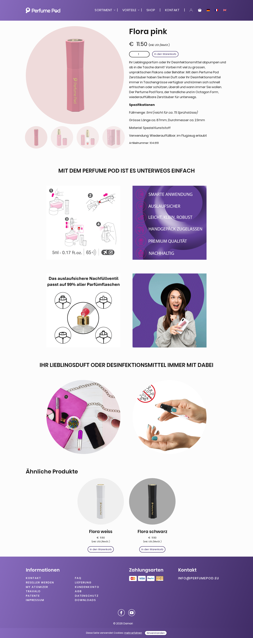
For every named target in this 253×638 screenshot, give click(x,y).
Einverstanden (156, 633)
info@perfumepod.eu (198, 578)
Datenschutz (87, 596)
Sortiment (103, 10)
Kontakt (172, 10)
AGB (78, 591)
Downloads (85, 600)
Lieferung (83, 582)
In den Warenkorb (165, 54)
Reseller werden (40, 582)
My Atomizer (37, 587)
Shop (150, 10)
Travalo (33, 591)
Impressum (35, 600)
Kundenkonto (87, 587)
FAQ (78, 578)
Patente (33, 596)
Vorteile (129, 10)
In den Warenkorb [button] (101, 549)
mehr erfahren (133, 633)
